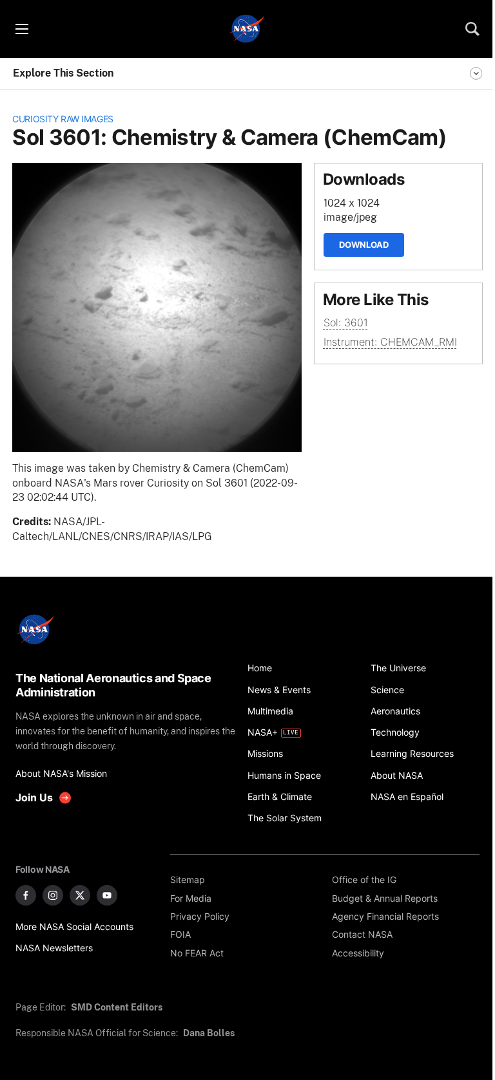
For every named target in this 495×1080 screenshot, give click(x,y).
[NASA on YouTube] (107, 895)
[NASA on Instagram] (53, 895)
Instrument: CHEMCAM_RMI (390, 342)
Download (364, 244)
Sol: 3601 (346, 323)
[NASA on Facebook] (25, 895)
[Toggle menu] (21, 29)
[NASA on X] (80, 895)
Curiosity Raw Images (62, 118)
